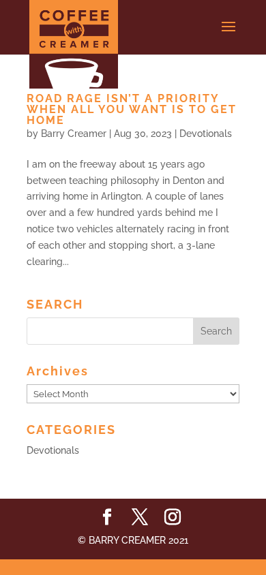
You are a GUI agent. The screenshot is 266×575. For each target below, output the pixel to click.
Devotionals (205, 133)
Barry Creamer (73, 133)
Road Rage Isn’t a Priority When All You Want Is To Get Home (132, 109)
